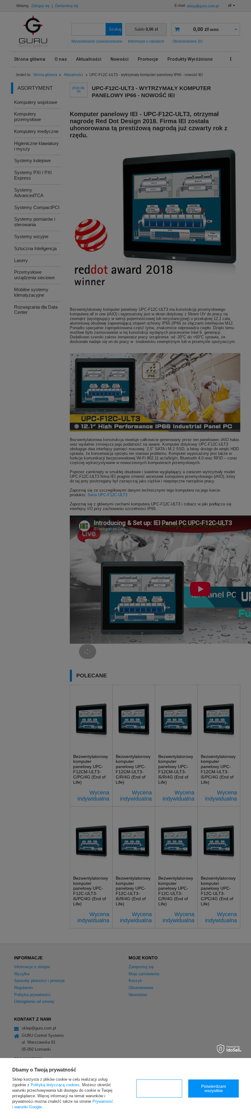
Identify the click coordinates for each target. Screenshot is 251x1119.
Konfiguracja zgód (159, 1088)
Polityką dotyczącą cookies (55, 1085)
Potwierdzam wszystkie (213, 1088)
